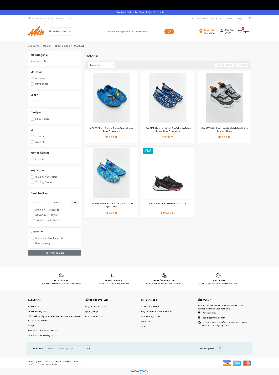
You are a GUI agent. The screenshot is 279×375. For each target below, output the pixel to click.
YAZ (37, 101)
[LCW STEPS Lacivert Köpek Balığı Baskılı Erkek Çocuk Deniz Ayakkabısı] (168, 98)
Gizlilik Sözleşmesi (37, 311)
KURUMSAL (34, 299)
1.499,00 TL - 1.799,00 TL (48, 220)
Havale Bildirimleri (94, 316)
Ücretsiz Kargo (43, 243)
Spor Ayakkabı (38, 61)
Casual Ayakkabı (150, 306)
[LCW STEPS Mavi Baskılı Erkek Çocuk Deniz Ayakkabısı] (111, 174)
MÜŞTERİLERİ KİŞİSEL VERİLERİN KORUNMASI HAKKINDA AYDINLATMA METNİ (54, 318)
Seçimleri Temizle (55, 252)
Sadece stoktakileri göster (49, 238)
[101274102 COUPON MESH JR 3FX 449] (168, 174)
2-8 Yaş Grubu (43, 182)
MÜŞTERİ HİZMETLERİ (96, 299)
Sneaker (145, 321)
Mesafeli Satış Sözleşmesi (41, 335)
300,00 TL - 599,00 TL (47, 210)
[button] (244, 31)
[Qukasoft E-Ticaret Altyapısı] (139, 372)
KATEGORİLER (149, 299)
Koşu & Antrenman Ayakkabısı (156, 311)
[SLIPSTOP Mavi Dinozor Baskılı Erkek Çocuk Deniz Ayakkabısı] (111, 98)
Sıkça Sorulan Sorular (96, 306)
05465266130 (209, 312)
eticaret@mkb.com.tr (213, 317)
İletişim (240, 18)
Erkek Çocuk (42, 119)
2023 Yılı (39, 141)
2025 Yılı (39, 136)
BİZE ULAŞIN (204, 299)
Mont (143, 326)
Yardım (229, 18)
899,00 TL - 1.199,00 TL (47, 215)
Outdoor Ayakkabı (150, 316)
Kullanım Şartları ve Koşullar (42, 330)
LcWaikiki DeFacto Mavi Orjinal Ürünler (139, 12)
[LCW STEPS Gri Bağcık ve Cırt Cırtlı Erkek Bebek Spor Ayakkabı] (224, 98)
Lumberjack (41, 83)
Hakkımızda (34, 306)
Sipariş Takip (216, 18)
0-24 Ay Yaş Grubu (46, 177)
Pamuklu (40, 159)
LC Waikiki (40, 78)
